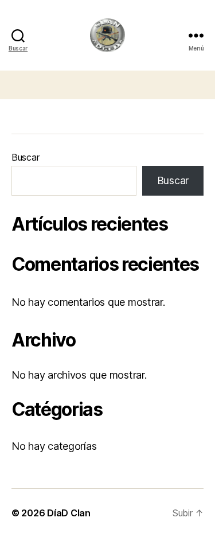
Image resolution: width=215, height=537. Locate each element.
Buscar (25, 157)
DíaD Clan (69, 513)
